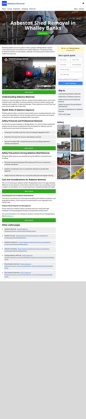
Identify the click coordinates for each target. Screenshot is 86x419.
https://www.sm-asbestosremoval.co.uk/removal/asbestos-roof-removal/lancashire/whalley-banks (29, 275)
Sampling (25, 9)
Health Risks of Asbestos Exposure (69, 97)
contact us (9, 216)
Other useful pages (64, 114)
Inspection (16, 9)
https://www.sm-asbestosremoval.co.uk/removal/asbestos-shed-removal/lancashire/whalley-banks (29, 266)
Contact (81, 9)
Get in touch (43, 33)
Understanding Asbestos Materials (69, 94)
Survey (9, 9)
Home (4, 9)
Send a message (70, 83)
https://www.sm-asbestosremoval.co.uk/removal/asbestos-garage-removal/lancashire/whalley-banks (30, 257)
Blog (75, 9)
